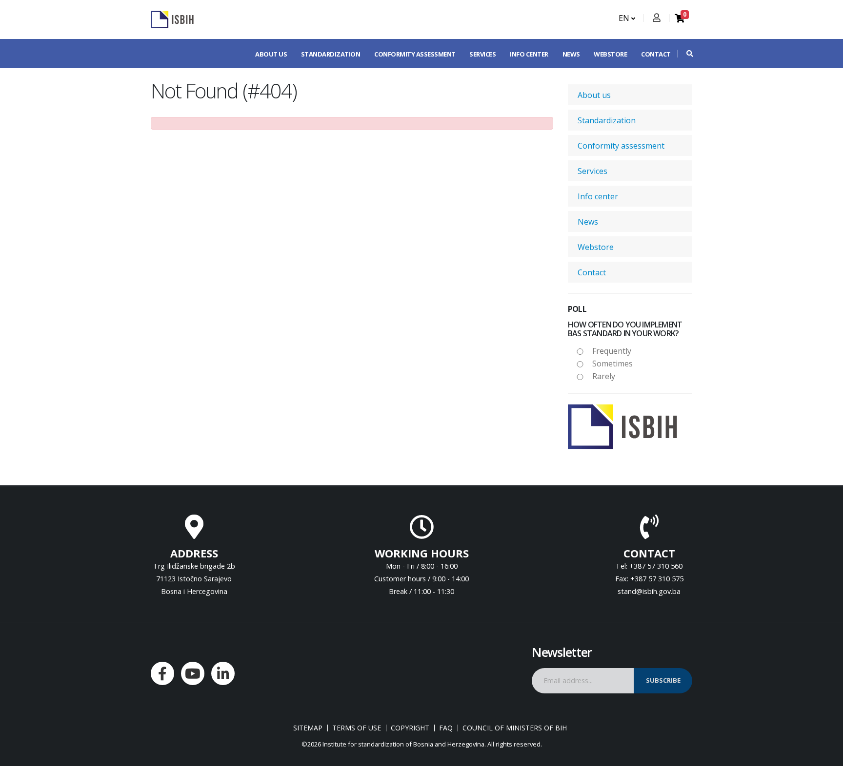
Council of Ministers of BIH (514, 728)
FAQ (446, 728)
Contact (656, 54)
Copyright (410, 728)
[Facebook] (162, 673)
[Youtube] (192, 673)
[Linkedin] (223, 673)
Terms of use (356, 728)
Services (482, 54)
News (571, 54)
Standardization (331, 54)
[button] (685, 53)
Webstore (610, 54)
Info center (529, 54)
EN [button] (625, 18)
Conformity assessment (415, 54)
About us (271, 54)
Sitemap (307, 728)
